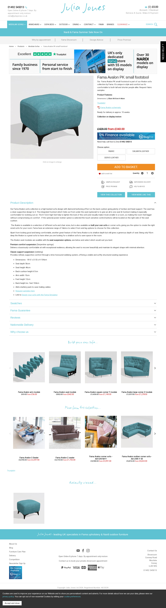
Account (143, 10)
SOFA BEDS (49, 24)
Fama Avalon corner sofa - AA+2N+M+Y (100, 457)
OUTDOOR (63, 24)
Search (150, 24)
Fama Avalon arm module (29, 392)
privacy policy (8, 596)
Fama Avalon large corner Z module (137, 392)
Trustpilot (101, 103)
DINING (76, 24)
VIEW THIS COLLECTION (111, 195)
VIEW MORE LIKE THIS (141, 195)
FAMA (101, 24)
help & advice (139, 186)
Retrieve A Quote (133, 13)
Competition (14, 559)
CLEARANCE (122, 24)
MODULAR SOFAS (16, 24)
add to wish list (106, 174)
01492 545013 (150, 570)
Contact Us (152, 550)
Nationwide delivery (142, 182)
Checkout (153, 10)
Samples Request (113, 182)
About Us (13, 544)
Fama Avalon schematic (110, 107)
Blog (11, 548)
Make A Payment (150, 13)
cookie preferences (72, 596)
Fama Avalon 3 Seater (29, 457)
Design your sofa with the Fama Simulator (40, 295)
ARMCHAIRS (34, 24)
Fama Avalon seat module (65, 392)
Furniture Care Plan (17, 552)
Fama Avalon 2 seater (65, 457)
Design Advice (96, 40)
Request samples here (25, 291)
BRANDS (110, 24)
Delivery (12, 555)
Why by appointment (41, 40)
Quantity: (136, 173)
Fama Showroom (69, 40)
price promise (111, 186)
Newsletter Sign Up (17, 563)
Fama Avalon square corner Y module (101, 392)
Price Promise (124, 40)
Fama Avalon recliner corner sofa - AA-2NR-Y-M (137, 457)
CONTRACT (89, 24)
